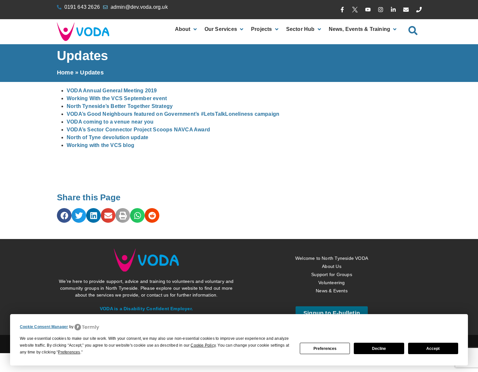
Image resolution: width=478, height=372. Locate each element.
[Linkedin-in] (393, 9)
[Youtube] (367, 9)
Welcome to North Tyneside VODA (331, 258)
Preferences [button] (69, 352)
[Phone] (418, 9)
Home (65, 72)
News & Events (332, 290)
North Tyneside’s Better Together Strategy (120, 106)
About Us (331, 266)
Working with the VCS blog (100, 145)
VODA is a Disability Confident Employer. (146, 308)
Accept (433, 348)
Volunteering (331, 282)
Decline (379, 348)
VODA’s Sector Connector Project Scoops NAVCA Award (138, 129)
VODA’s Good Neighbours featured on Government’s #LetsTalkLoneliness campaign (173, 114)
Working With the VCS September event (117, 98)
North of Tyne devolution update (107, 137)
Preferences (325, 348)
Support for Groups (331, 274)
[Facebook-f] (342, 9)
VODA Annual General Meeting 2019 (112, 90)
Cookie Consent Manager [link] (44, 327)
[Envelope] (406, 9)
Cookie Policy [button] (203, 345)
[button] (64, 215)
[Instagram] (380, 9)
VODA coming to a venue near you (110, 122)
